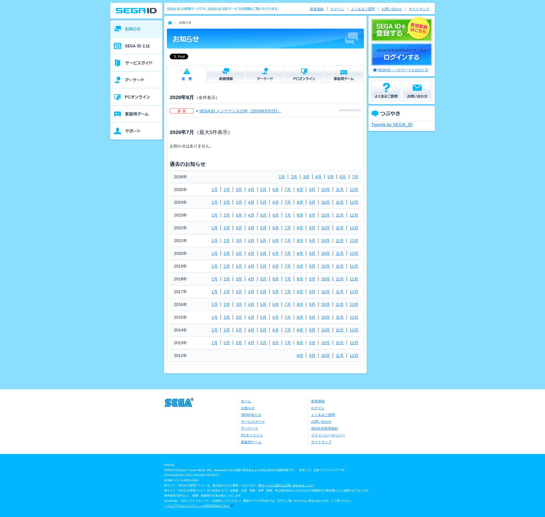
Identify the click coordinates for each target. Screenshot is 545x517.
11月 (340, 189)
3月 (306, 177)
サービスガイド (253, 422)
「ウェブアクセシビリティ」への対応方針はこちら (196, 505)
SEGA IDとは (251, 415)
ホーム (246, 401)
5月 (331, 177)
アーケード (249, 428)
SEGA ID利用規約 (324, 428)
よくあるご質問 (363, 9)
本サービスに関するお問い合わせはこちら (286, 485)
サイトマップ (419, 9)
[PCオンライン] (136, 97)
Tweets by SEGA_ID (392, 124)
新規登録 (317, 9)
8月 (300, 189)
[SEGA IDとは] (136, 45)
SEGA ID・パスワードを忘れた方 (403, 70)
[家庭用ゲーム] (136, 114)
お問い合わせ (392, 9)
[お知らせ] (136, 28)
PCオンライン (252, 435)
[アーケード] (136, 80)
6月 (343, 177)
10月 (325, 189)
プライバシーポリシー (328, 435)
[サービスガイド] (136, 63)
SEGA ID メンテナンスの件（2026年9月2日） (240, 111)
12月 (354, 189)
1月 (282, 177)
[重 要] (186, 74)
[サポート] (136, 131)
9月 (312, 189)
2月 (294, 177)
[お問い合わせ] (417, 91)
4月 (318, 177)
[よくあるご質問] (386, 91)
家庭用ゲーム (251, 442)
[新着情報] (225, 74)
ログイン (337, 9)
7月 (355, 177)
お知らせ (248, 408)
